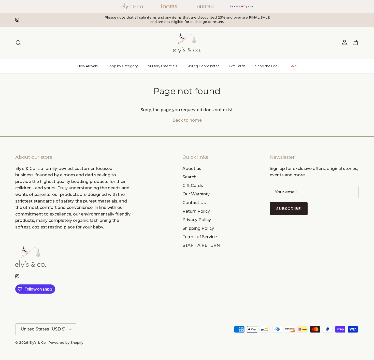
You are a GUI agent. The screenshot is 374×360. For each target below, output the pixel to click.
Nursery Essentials (162, 66)
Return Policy (196, 211)
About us (191, 168)
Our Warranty (196, 194)
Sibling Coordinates (203, 66)
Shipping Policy (198, 228)
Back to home (187, 120)
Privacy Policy (196, 219)
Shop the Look (267, 66)
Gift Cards (237, 66)
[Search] (18, 43)
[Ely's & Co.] (187, 43)
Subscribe (288, 208)
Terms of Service (199, 236)
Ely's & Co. (38, 342)
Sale (293, 66)
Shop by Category (122, 66)
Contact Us (194, 202)
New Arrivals (87, 66)
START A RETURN (201, 245)
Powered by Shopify (65, 342)
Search (189, 177)
